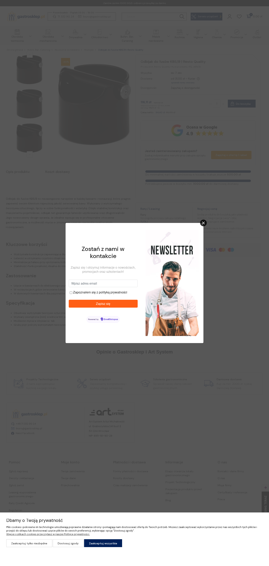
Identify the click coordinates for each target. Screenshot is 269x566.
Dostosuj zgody (68, 543)
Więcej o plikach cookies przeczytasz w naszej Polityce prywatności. (48, 534)
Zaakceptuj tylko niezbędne (29, 543)
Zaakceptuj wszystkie (103, 543)
